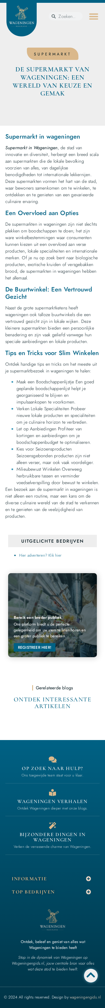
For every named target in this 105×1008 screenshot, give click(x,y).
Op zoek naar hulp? (52, 768)
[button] (93, 16)
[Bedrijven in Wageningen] (52, 792)
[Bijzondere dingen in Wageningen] (52, 825)
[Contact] (52, 759)
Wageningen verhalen (52, 801)
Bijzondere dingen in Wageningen (53, 837)
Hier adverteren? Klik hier (40, 555)
